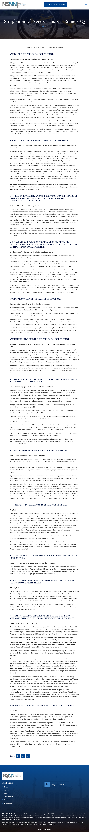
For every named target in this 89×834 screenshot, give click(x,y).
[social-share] (18, 756)
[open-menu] (86, 5)
